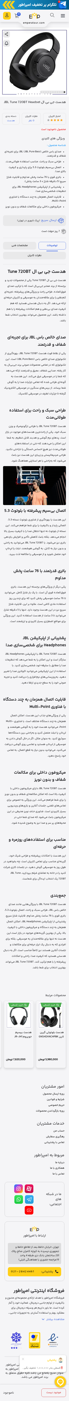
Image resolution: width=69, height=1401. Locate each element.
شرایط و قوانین (55, 1099)
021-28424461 (22, 1271)
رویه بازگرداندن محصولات (50, 1111)
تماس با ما (58, 1174)
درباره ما (59, 1162)
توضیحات (52, 245)
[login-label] (7, 16)
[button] (64, 92)
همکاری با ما (57, 1168)
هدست (11, 121)
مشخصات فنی (20, 245)
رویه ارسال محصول (53, 1094)
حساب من (58, 1131)
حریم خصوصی (56, 1105)
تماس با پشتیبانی (54, 1142)
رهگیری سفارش (55, 1137)
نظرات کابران (35, 255)
